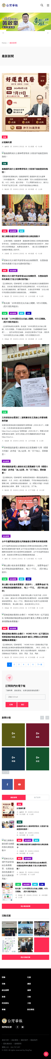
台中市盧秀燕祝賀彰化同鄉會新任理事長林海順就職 (24, 542)
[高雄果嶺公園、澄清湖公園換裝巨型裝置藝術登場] (25, 928)
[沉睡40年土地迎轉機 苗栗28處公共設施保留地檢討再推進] (9, 944)
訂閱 (11, 704)
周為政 (7, 339)
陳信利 (7, 189)
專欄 (3, 1009)
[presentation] (3, 33)
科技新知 (5, 1003)
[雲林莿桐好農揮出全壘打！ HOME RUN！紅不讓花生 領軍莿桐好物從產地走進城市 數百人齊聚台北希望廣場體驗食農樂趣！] (25, 618)
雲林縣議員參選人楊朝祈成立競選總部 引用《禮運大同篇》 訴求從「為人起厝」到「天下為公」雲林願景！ (25, 470)
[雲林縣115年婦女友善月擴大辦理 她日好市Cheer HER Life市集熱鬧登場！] (41, 944)
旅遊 (3, 997)
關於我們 (24, 1040)
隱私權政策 (7, 1044)
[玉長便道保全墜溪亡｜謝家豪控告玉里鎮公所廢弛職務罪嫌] (25, 375)
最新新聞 (14, 797)
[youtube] (19, 784)
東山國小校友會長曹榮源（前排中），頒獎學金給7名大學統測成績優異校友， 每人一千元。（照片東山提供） (25, 587)
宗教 (4, 163)
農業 (4, 270)
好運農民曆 (7, 142)
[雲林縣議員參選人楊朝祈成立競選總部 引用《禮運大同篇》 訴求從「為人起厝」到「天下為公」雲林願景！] (25, 451)
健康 (21, 231)
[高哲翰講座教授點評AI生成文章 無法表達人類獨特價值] (9, 928)
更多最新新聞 (25, 906)
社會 (4, 313)
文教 (28, 313)
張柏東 (7, 441)
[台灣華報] (10, 5)
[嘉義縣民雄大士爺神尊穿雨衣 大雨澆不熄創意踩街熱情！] (25, 155)
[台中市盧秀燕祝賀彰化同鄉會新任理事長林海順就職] (25, 513)
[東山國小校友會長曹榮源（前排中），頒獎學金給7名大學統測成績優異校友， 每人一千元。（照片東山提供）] (25, 569)
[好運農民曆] (25, 102)
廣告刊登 (5, 1040)
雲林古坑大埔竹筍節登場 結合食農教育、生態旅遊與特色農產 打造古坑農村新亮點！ (32, 866)
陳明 (6, 559)
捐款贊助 (14, 1040)
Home (4, 43)
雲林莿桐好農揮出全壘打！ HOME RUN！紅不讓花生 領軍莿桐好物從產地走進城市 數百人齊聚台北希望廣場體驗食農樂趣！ (25, 637)
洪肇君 (7, 253)
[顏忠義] (25, 22)
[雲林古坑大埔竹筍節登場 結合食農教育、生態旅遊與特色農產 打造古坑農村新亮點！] (25, 262)
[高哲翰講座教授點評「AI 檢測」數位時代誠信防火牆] (25, 944)
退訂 (22, 704)
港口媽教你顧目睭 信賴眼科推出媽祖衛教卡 (21, 236)
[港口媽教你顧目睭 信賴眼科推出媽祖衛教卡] (25, 210)
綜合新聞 (13, 231)
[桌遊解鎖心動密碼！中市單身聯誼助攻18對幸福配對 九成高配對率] (41, 928)
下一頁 (39, 664)
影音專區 (30, 1009)
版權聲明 (17, 1044)
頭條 (4, 137)
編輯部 (7, 146)
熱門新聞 (37, 797)
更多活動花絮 (25, 957)
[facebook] (7, 784)
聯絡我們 (33, 1040)
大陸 (29, 1003)
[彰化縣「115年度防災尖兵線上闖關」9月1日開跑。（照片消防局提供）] (25, 304)
